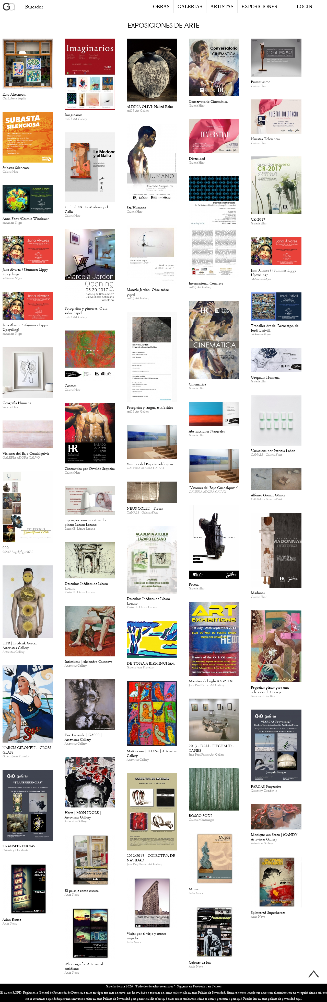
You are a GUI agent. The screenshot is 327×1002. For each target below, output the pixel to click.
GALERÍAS (190, 6)
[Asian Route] (28, 890)
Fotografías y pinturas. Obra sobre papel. (86, 310)
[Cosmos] (90, 356)
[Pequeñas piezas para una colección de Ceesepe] (276, 647)
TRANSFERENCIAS (19, 846)
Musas (193, 889)
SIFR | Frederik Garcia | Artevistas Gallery (21, 645)
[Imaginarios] (90, 75)
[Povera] (214, 543)
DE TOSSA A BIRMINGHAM (151, 663)
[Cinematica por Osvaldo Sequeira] (90, 434)
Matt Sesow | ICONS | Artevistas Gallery (152, 753)
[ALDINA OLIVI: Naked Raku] (152, 71)
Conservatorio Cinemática (208, 101)
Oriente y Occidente (264, 791)
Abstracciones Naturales (207, 431)
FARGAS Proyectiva (266, 786)
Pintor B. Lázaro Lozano (80, 529)
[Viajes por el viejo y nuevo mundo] (152, 904)
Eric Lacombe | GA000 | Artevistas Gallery (83, 737)
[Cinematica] (214, 341)
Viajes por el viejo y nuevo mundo (146, 936)
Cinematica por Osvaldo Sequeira (90, 468)
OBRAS (161, 6)
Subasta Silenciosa (16, 167)
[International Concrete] (214, 228)
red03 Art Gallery (76, 119)
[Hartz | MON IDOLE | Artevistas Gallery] (90, 783)
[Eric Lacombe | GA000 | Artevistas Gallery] (90, 705)
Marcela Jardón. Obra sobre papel (148, 292)
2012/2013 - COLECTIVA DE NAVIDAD (151, 858)
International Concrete (206, 283)
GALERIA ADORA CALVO (21, 458)
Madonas (258, 592)
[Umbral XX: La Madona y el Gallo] (90, 168)
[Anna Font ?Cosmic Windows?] (28, 200)
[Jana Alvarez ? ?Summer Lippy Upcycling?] (28, 251)
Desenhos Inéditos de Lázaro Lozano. (148, 601)
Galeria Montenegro (201, 820)
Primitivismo (260, 81)
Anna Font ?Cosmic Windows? (26, 218)
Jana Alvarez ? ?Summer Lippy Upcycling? (25, 272)
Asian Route (12, 919)
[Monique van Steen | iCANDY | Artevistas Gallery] (276, 817)
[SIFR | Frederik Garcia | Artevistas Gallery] (28, 602)
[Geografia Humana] (28, 373)
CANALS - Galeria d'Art (266, 455)
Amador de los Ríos (263, 696)
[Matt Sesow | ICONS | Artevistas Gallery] (152, 714)
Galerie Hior (196, 106)
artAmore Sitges (12, 223)
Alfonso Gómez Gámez (268, 495)
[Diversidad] (214, 137)
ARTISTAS (221, 6)
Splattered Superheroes (268, 912)
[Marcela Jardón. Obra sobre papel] (152, 255)
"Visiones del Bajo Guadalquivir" (213, 487)
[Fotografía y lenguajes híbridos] (152, 358)
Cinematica (197, 384)
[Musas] (214, 859)
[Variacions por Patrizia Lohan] (276, 421)
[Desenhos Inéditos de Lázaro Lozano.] (152, 560)
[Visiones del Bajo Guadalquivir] (28, 435)
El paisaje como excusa (82, 890)
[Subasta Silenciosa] (28, 138)
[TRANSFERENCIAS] (28, 806)
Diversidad (197, 158)
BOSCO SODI (200, 815)
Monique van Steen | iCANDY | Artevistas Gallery (275, 837)
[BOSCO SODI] (214, 790)
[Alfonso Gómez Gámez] (276, 480)
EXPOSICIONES (259, 6)
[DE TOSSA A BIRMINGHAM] (152, 640)
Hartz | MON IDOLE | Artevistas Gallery (83, 815)
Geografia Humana (17, 403)
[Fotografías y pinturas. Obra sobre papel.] (90, 267)
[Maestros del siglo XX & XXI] (214, 640)
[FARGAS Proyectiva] (276, 746)
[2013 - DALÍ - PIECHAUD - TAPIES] (214, 721)
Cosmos (70, 385)
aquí (298, 999)
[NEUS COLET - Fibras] (152, 493)
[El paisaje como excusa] (90, 861)
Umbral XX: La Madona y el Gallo (86, 209)
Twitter (216, 986)
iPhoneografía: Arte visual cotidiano (84, 966)
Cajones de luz (200, 962)
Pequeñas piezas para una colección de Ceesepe (270, 689)
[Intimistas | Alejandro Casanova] (90, 632)
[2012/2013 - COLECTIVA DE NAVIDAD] (152, 812)
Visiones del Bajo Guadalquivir (26, 453)
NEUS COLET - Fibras (145, 508)
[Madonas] (276, 551)
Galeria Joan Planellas (140, 667)
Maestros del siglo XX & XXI (211, 681)
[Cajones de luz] (214, 933)
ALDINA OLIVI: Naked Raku (150, 106)
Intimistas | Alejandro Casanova (88, 661)
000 (6, 547)
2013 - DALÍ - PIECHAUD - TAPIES (211, 748)
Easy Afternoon (14, 94)
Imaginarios (73, 114)
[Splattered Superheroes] (276, 883)
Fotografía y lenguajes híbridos (150, 407)
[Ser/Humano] (152, 164)
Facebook (199, 986)
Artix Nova (196, 893)
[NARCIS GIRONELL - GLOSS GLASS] (28, 704)
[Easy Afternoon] (28, 65)
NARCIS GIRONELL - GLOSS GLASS (27, 750)
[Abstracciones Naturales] (214, 415)
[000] (28, 507)
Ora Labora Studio (14, 98)
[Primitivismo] (276, 58)
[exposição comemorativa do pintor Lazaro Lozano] (90, 501)
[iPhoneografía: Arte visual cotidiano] (90, 934)
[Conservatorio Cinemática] (214, 68)
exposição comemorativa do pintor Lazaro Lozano (85, 522)
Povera (193, 584)
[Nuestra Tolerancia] (276, 117)
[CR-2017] (276, 186)
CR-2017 (258, 219)
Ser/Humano (136, 207)
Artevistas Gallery (14, 652)
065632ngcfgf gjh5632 (18, 552)
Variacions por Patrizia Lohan (273, 450)
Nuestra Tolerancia (265, 138)
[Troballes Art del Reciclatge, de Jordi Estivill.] (276, 307)
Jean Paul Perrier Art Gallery (206, 685)
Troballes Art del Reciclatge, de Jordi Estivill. (274, 328)
